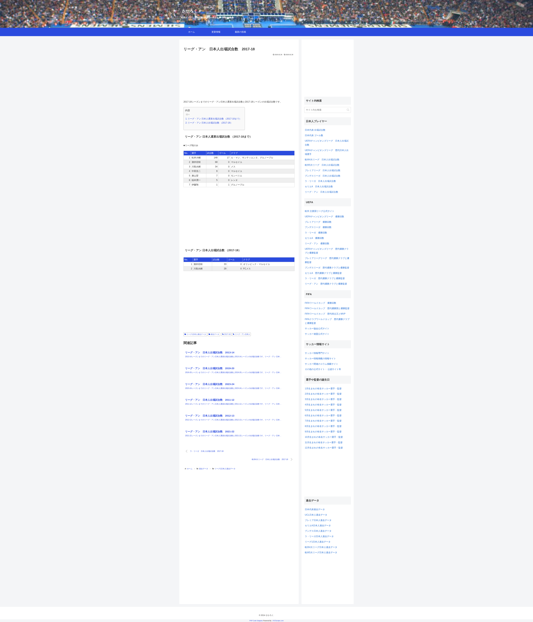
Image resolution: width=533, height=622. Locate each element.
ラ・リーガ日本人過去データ (319, 536)
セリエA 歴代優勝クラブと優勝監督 (323, 273)
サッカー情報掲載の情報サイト (320, 358)
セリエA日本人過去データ (318, 525)
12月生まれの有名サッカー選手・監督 (324, 448)
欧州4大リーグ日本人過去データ (321, 547)
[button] (348, 109)
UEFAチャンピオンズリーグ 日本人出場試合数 (327, 143)
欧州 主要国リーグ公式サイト (319, 211)
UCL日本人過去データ (316, 515)
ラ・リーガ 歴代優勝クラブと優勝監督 (325, 278)
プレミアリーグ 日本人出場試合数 (322, 170)
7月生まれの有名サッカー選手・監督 (323, 421)
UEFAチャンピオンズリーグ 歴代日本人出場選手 (327, 152)
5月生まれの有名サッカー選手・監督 (323, 410)
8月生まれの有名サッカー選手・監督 (323, 426)
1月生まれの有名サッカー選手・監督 (323, 388)
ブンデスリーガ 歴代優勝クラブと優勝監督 (327, 267)
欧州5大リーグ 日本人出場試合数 (322, 165)
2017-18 (227, 334)
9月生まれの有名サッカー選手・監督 (323, 431)
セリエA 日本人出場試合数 (319, 186)
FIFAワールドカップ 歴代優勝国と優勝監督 (327, 308)
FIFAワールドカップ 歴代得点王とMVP (325, 314)
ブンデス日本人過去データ (318, 531)
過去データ (215, 334)
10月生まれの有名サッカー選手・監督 (324, 437)
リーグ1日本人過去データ (196, 334)
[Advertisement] (239, 77)
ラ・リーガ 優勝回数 (316, 232)
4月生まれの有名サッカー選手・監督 (323, 404)
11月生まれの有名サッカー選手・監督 (324, 442)
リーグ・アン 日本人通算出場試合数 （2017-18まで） (214, 119)
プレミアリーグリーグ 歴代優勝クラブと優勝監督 (327, 260)
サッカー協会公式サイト (317, 328)
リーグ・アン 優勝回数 (317, 243)
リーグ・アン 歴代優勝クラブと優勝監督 (326, 284)
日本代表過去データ (315, 509)
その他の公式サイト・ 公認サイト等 (323, 369)
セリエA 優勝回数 (314, 238)
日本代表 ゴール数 (314, 135)
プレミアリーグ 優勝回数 (318, 222)
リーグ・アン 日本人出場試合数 (321, 192)
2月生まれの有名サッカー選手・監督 (323, 394)
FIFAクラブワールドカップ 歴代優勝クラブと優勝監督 (327, 321)
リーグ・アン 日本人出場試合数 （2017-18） (210, 123)
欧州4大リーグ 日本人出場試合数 (322, 159)
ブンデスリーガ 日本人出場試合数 (322, 176)
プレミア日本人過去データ (318, 520)
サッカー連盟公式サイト (317, 334)
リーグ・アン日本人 (242, 334)
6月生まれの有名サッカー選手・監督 (323, 415)
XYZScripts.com (278, 620)
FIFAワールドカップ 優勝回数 (320, 303)
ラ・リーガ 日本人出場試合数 (320, 181)
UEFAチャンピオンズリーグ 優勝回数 (324, 216)
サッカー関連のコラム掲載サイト (321, 364)
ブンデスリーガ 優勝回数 (318, 227)
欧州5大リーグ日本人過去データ (321, 552)
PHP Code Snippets (256, 620)
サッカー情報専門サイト (317, 353)
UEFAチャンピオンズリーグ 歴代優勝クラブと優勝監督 (327, 251)
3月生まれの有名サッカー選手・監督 (323, 399)
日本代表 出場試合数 (315, 130)
